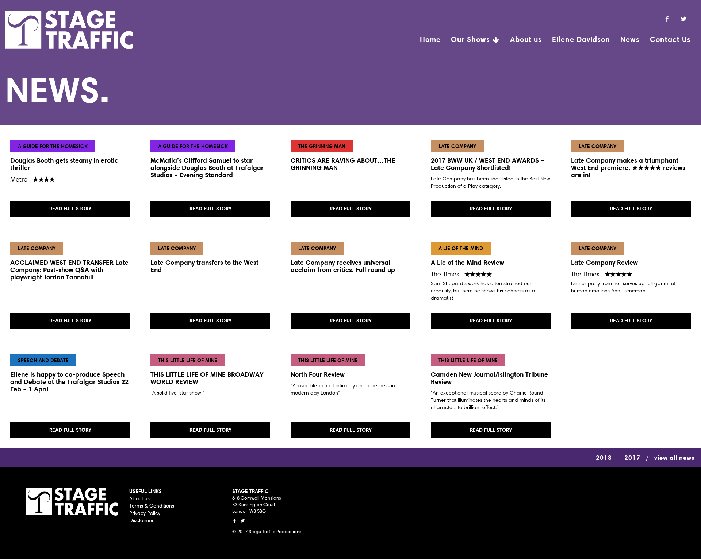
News (630, 39)
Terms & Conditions (151, 505)
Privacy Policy (144, 513)
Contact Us (670, 39)
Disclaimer (141, 520)
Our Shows (471, 39)
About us (526, 39)
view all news (674, 457)
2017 (632, 457)
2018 (604, 457)
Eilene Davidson (581, 39)
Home (430, 39)
